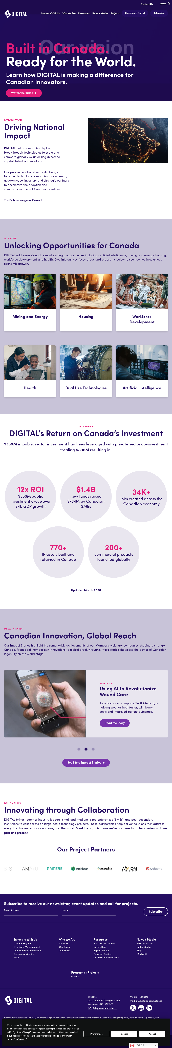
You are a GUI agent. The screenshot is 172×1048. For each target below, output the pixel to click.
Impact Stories (101, 950)
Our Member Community (27, 950)
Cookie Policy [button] (18, 1036)
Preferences (96, 1034)
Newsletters (100, 946)
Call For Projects (22, 943)
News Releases (145, 943)
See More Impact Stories (84, 762)
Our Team (64, 946)
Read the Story (115, 723)
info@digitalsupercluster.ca (102, 1008)
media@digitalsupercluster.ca (146, 1000)
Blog (139, 950)
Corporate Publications (106, 957)
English (139, 1045)
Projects (75, 976)
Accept (152, 1034)
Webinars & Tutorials (105, 943)
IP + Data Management (27, 946)
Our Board (64, 950)
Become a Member (24, 954)
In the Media (144, 946)
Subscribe (159, 12)
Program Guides (102, 954)
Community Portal (135, 12)
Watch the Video (22, 93)
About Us (64, 943)
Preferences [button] (20, 1039)
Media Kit (142, 954)
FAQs (16, 957)
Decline (124, 1034)
